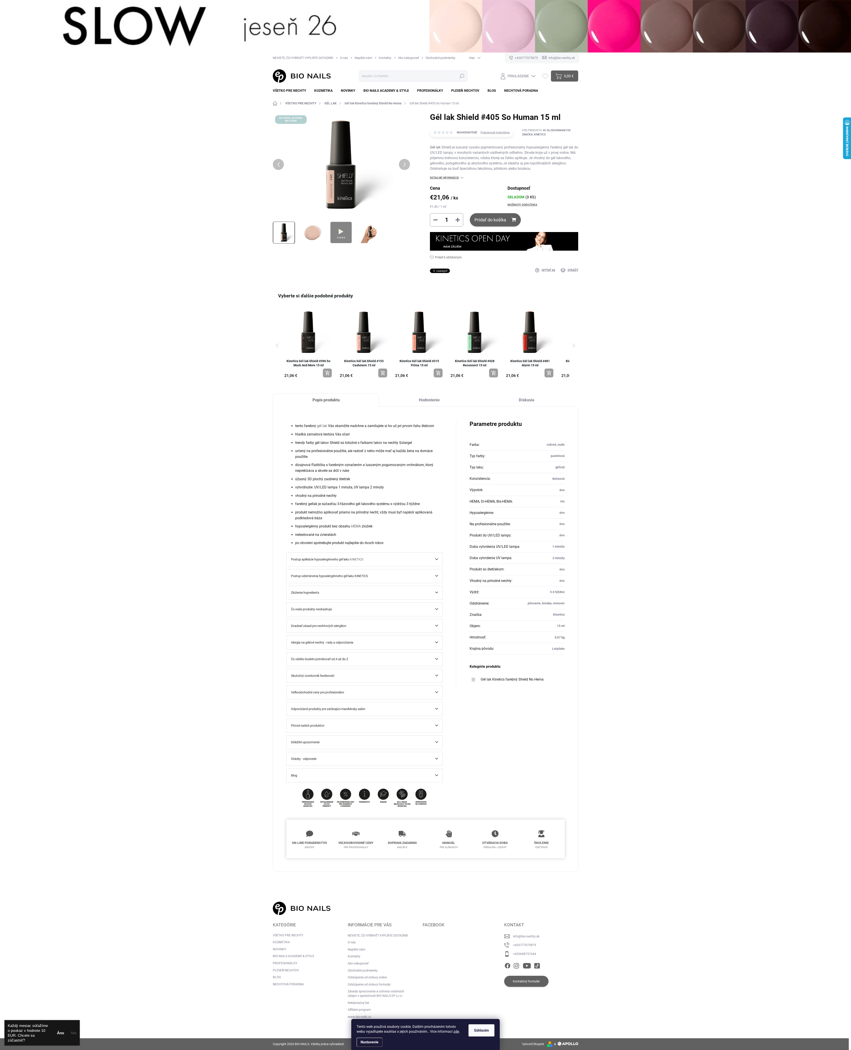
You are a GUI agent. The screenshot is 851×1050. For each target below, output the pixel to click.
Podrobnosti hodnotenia (495, 132)
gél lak (322, 426)
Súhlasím (481, 1030)
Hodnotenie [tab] (429, 400)
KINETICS (356, 559)
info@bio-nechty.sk (526, 936)
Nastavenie (370, 1042)
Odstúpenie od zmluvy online (367, 977)
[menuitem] (291, 90)
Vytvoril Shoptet (533, 1044)
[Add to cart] (327, 373)
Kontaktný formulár (526, 981)
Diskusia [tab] (526, 400)
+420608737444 (524, 954)
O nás (344, 58)
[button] (277, 345)
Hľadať (462, 76)
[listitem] (308, 343)
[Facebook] (507, 965)
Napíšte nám (363, 58)
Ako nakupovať (408, 58)
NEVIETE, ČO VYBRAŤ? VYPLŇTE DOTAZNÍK (303, 58)
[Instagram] (516, 965)
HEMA (356, 526)
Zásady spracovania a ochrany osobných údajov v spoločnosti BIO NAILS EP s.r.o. (376, 993)
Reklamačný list (358, 1003)
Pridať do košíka (490, 219)
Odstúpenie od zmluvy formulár (369, 984)
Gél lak (435, 147)
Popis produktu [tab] (326, 400)
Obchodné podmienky (440, 58)
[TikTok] (537, 965)
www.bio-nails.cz (359, 1017)
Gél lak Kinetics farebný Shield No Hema (512, 679)
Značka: (534, 134)
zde (456, 1031)
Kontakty (385, 58)
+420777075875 (524, 945)
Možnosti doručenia (522, 204)
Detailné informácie (444, 177)
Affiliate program (359, 1009)
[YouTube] (527, 965)
